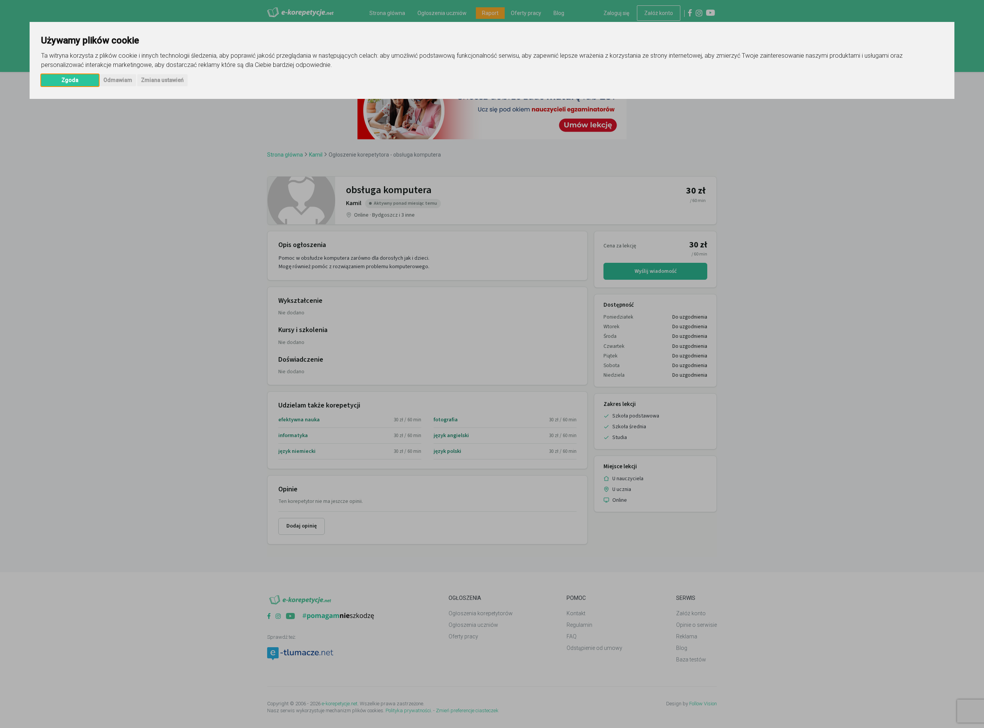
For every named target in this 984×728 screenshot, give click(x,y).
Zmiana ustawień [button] (162, 80)
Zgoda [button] (70, 80)
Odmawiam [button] (117, 80)
